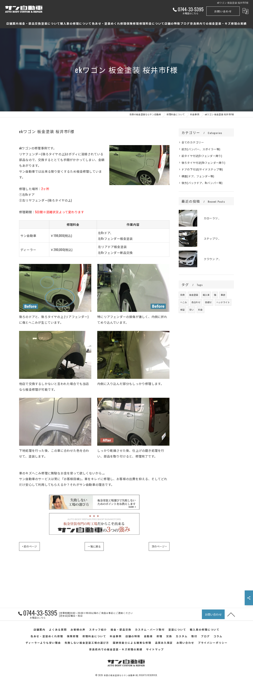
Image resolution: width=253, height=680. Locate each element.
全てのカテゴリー (193, 142)
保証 (182, 309)
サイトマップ (155, 649)
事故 (223, 294)
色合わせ (196, 302)
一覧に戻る (94, 546)
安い (191, 309)
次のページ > (159, 546)
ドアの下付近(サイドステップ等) (202, 169)
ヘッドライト (223, 302)
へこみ (183, 302)
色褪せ (208, 302)
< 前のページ (29, 546)
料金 (200, 309)
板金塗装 (193, 294)
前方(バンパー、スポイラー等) (201, 149)
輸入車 (206, 294)
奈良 (182, 294)
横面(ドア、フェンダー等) (198, 176)
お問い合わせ (223, 11)
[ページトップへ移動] (231, 614)
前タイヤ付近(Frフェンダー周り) (202, 156)
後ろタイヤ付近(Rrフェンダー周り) (203, 163)
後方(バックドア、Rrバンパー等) (202, 183)
